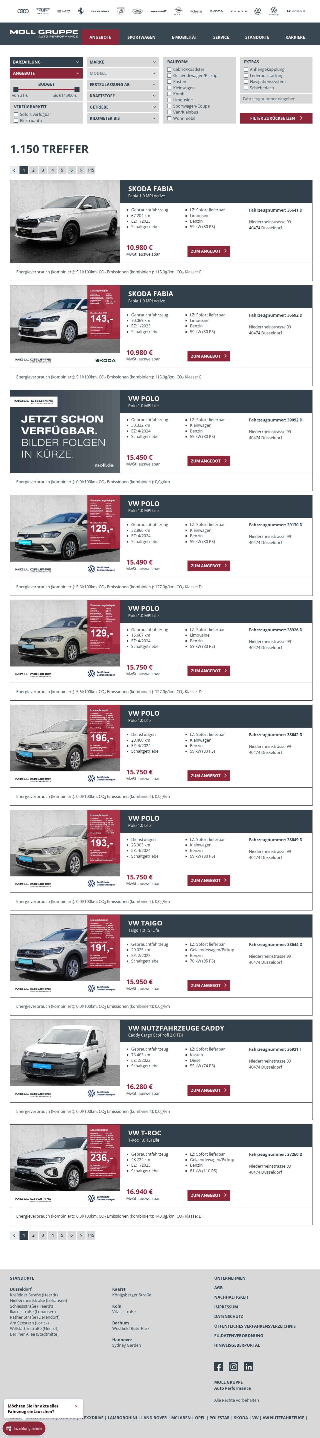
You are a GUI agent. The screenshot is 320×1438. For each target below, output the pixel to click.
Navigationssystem (268, 81)
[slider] (15, 89)
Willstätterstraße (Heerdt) (34, 1328)
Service (221, 37)
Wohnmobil (184, 118)
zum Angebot (205, 251)
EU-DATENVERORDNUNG (238, 1335)
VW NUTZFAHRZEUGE (283, 1417)
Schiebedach (262, 88)
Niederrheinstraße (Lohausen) (38, 1300)
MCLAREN (181, 1417)
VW (255, 1417)
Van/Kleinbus (185, 112)
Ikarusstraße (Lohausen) (33, 1311)
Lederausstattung (267, 75)
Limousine (183, 100)
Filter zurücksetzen (273, 118)
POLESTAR (220, 1417)
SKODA (241, 1417)
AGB (218, 1287)
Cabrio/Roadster (188, 69)
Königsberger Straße (131, 1295)
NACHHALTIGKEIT (231, 1297)
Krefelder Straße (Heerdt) (34, 1295)
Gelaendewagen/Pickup (195, 75)
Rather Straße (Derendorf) (35, 1317)
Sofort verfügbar (35, 114)
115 (91, 170)
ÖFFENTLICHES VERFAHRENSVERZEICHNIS (255, 1326)
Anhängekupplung (267, 69)
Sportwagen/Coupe (191, 106)
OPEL (200, 1417)
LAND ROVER (154, 1417)
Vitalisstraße (124, 1311)
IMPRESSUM (226, 1307)
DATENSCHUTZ (228, 1316)
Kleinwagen (184, 88)
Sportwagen (142, 37)
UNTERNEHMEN (230, 1278)
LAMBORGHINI (122, 1417)
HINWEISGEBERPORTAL (237, 1345)
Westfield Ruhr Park (131, 1328)
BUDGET (46, 84)
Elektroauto (31, 120)
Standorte (257, 37)
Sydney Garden (126, 1345)
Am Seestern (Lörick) (29, 1323)
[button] (24, 1428)
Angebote (100, 37)
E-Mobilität (184, 37)
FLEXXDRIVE (92, 1417)
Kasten (179, 81)
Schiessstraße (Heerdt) (31, 1306)
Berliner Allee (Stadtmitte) (34, 1334)
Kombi (179, 94)
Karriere (295, 37)
